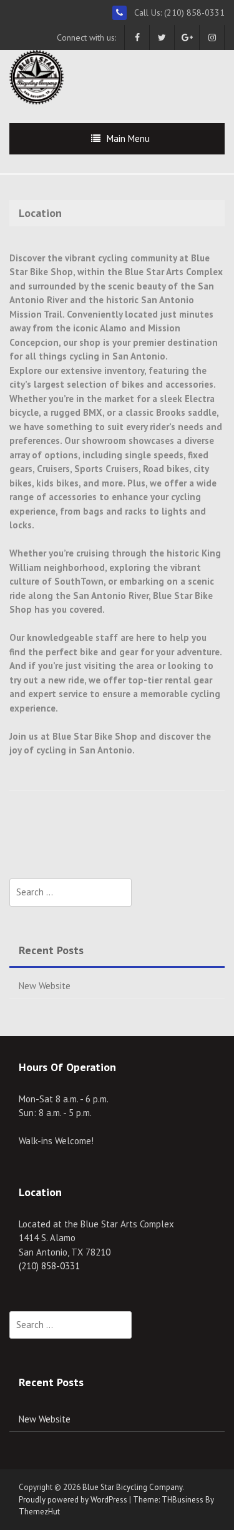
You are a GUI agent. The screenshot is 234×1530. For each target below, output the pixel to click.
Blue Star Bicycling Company (132, 1487)
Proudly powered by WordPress (73, 1499)
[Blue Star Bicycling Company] (36, 76)
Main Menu (128, 138)
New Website (45, 986)
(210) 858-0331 (49, 1266)
